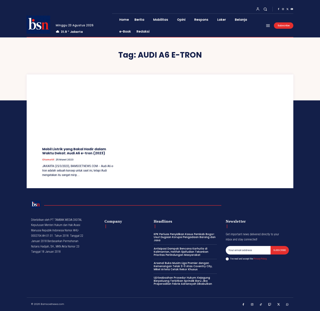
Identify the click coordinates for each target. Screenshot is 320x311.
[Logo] (38, 25)
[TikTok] (260, 304)
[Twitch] (269, 304)
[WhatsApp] (287, 304)
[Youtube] (292, 9)
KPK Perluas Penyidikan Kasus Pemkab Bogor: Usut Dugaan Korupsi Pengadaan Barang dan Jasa (185, 237)
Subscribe (279, 250)
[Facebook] (278, 9)
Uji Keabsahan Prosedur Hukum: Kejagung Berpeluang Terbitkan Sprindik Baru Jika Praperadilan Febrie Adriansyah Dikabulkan (183, 281)
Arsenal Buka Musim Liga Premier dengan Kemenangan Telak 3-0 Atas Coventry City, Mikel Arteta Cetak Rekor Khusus (183, 266)
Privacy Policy (260, 258)
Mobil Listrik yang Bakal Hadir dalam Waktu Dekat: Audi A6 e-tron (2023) (74, 151)
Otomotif (48, 159)
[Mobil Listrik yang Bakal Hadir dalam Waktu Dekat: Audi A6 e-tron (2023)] (79, 116)
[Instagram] (283, 9)
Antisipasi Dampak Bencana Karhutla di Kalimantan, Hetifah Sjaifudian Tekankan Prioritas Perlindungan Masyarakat (181, 252)
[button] (265, 9)
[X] (287, 9)
